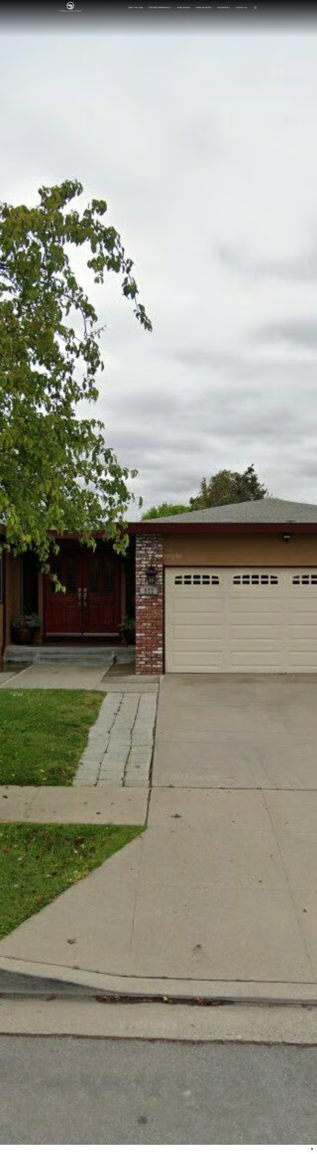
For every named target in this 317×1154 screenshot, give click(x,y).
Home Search (183, 8)
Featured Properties (159, 8)
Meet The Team (136, 8)
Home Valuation (203, 8)
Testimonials (223, 8)
